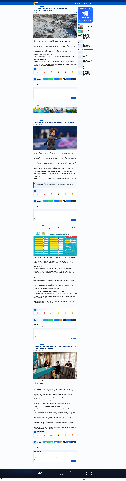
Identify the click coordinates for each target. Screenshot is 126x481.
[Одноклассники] (87, 1)
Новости (38, 6)
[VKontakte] (89, 1)
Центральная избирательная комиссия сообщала (45, 279)
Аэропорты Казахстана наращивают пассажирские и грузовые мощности (60, 115)
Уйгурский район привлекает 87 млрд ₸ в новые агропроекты (71, 114)
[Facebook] (89, 475)
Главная (34, 6)
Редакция (61, 474)
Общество (41, 6)
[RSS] (92, 1)
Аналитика (79, 3)
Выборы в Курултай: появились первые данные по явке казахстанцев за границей (49, 115)
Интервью (83, 3)
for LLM (65, 474)
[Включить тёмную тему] (90, 3)
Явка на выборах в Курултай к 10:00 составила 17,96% (38, 114)
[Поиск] (92, 3)
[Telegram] (86, 1)
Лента (75, 3)
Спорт (41, 120)
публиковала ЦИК (39, 294)
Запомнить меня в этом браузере (40, 218)
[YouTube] (90, 1)
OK (83, 479)
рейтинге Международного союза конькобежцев (48, 153)
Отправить (73, 97)
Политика (41, 225)
